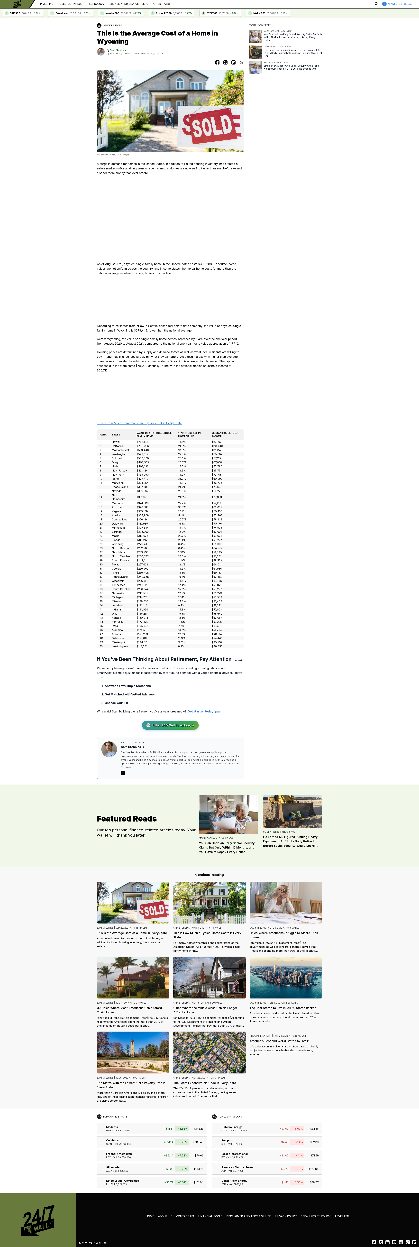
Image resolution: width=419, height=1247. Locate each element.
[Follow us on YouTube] (394, 1242)
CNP (223, 1184)
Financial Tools (210, 1216)
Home (150, 1216)
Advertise (342, 1216)
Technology (96, 3)
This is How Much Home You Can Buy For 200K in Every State (139, 423)
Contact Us (185, 1216)
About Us (165, 1216)
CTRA (224, 1130)
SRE (223, 1144)
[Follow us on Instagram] (401, 1242)
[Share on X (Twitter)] (225, 62)
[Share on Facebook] (217, 62)
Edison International (234, 1153)
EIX (223, 1157)
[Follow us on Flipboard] (233, 62)
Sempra (226, 1140)
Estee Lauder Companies (122, 1180)
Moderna (112, 1127)
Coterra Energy (231, 1127)
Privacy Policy (286, 1216)
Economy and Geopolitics (127, 3)
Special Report (112, 25)
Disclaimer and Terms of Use (248, 1216)
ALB (108, 1170)
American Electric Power (237, 1167)
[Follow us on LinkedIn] (387, 1242)
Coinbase (112, 1140)
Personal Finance (70, 3)
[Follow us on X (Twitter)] (381, 1242)
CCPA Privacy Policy (316, 1216)
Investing (46, 3)
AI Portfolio (161, 3)
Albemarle (112, 1167)
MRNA (109, 1130)
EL (107, 1184)
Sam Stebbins (118, 50)
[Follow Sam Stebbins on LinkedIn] (123, 773)
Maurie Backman (208, 838)
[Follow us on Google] (241, 62)
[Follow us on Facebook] (374, 1242)
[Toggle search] (376, 4)
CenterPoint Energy (234, 1180)
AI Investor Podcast (401, 3)
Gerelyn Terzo (271, 832)
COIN (109, 1144)
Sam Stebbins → (132, 747)
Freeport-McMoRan (119, 1153)
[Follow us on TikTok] (408, 1242)
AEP (223, 1170)
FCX (108, 1157)
